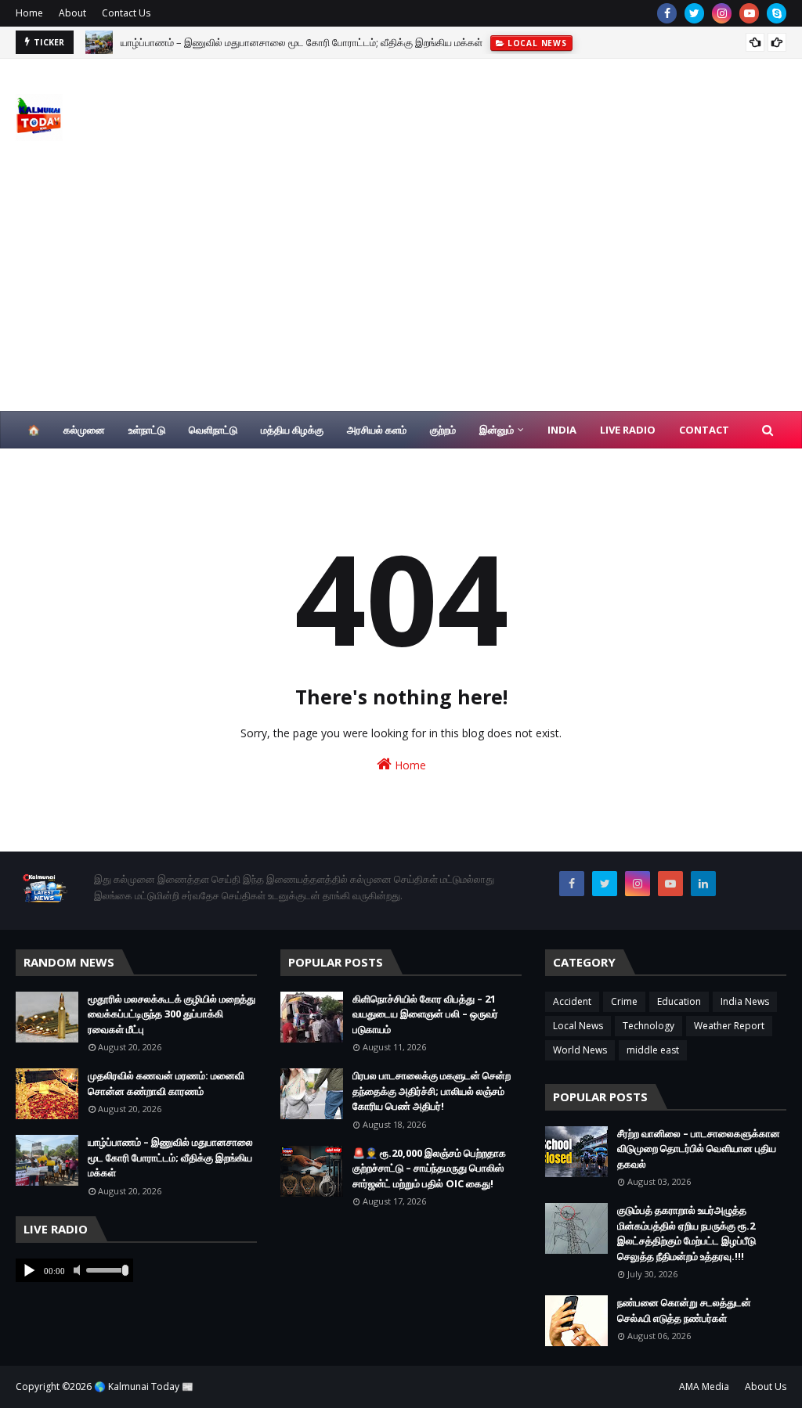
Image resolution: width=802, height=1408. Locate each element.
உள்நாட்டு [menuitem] (146, 430)
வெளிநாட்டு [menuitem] (213, 430)
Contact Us (126, 13)
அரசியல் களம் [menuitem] (376, 430)
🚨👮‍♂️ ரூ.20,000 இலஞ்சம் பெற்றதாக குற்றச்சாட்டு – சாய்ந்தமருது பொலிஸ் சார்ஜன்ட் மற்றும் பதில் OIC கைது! (429, 1168)
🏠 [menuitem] (33, 430)
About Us (765, 1386)
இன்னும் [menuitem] (496, 430)
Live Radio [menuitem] (628, 430)
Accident (572, 1001)
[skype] (776, 13)
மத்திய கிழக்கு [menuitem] (292, 430)
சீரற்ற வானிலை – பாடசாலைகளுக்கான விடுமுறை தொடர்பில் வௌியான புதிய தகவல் (698, 1148)
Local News (578, 1025)
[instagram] (722, 13)
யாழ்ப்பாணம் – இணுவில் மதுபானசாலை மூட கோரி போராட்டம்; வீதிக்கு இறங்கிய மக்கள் (301, 39)
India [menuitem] (561, 430)
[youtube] (749, 13)
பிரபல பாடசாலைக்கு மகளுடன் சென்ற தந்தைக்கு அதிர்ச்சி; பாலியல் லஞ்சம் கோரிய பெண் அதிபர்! (431, 1090)
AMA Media (704, 1386)
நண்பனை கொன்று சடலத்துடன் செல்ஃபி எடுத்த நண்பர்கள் (684, 1310)
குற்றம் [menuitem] (443, 430)
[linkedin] (703, 883)
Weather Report (729, 1025)
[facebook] (667, 13)
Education (679, 1001)
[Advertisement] (401, 293)
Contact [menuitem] (704, 430)
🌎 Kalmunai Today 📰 (143, 1386)
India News (745, 1001)
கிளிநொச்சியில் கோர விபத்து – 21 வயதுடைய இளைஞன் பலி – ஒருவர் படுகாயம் (425, 1014)
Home (29, 13)
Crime (624, 1001)
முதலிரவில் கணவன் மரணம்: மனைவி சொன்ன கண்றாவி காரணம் (166, 1083)
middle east (653, 1050)
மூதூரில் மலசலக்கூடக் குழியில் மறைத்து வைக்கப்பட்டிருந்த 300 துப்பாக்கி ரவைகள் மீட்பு (171, 1014)
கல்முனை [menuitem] (84, 430)
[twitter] (694, 13)
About (72, 13)
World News (580, 1050)
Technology (648, 1025)
